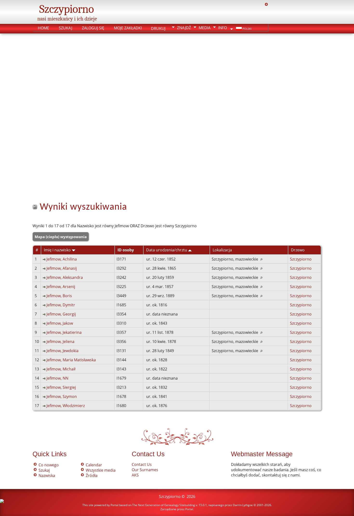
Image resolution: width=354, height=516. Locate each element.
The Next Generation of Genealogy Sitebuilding (163, 505)
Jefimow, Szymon (61, 396)
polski (247, 28)
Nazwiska (47, 475)
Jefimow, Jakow (59, 323)
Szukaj (65, 28)
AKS (135, 475)
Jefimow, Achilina (61, 259)
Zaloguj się (93, 28)
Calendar (94, 465)
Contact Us (142, 464)
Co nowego (49, 465)
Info (222, 27)
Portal (189, 509)
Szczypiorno (66, 9)
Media (204, 27)
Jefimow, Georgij (61, 314)
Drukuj (158, 27)
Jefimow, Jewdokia (62, 350)
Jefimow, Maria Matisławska (71, 359)
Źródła (92, 475)
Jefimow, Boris (59, 295)
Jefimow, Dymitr (60, 305)
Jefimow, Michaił (60, 369)
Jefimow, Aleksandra (64, 277)
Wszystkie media (101, 470)
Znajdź (184, 27)
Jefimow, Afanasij (61, 268)
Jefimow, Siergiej (61, 387)
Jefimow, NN (57, 378)
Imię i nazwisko (58, 250)
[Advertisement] (177, 128)
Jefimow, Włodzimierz (65, 405)
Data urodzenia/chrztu (167, 250)
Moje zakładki (128, 28)
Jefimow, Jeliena (60, 341)
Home (43, 28)
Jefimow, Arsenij (60, 286)
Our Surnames (145, 469)
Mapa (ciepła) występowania (61, 236)
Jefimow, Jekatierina (64, 332)
